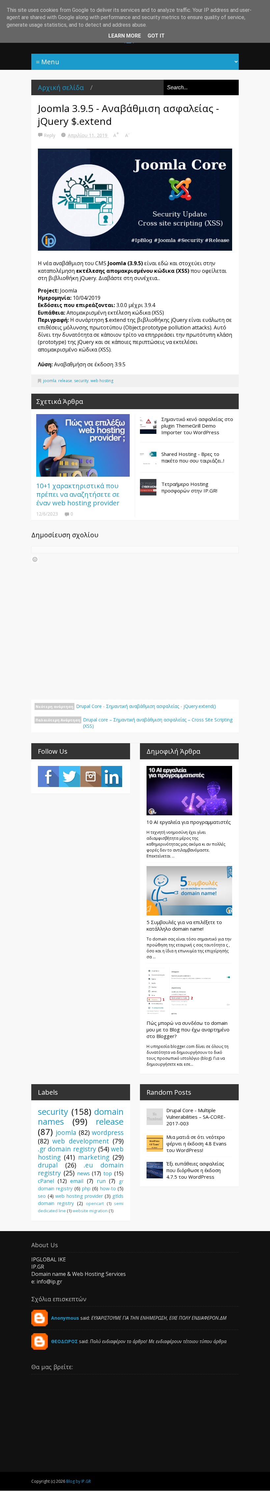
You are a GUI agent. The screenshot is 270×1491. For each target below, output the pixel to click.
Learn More (124, 36)
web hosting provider (79, 1196)
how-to (108, 1188)
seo (42, 1196)
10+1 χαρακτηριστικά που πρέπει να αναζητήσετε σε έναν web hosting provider (78, 494)
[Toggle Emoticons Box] (35, 559)
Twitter (69, 776)
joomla (49, 380)
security (81, 380)
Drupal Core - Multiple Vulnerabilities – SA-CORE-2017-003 (196, 1117)
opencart (95, 1203)
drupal (48, 1165)
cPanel (46, 1181)
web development (80, 1141)
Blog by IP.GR (78, 1481)
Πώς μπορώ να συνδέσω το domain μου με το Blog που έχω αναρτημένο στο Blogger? (188, 1029)
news (83, 1173)
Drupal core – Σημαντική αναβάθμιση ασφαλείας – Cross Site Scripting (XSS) (157, 723)
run (101, 1181)
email (76, 1181)
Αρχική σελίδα (61, 87)
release (65, 380)
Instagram (90, 776)
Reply (50, 135)
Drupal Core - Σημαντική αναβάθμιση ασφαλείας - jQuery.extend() (146, 706)
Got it (156, 36)
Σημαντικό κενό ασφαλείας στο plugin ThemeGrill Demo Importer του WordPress (197, 426)
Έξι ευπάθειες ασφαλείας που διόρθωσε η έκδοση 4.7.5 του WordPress (195, 1170)
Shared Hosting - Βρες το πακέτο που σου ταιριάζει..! (192, 457)
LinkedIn (111, 776)
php (86, 1188)
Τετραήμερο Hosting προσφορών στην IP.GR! (189, 487)
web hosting (102, 380)
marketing (93, 1157)
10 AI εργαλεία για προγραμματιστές (189, 822)
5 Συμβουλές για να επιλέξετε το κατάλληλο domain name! (184, 925)
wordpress (107, 1132)
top (107, 1173)
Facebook (48, 776)
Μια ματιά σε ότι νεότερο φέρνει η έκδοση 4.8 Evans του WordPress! (196, 1143)
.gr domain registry (67, 1148)
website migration (90, 1211)
